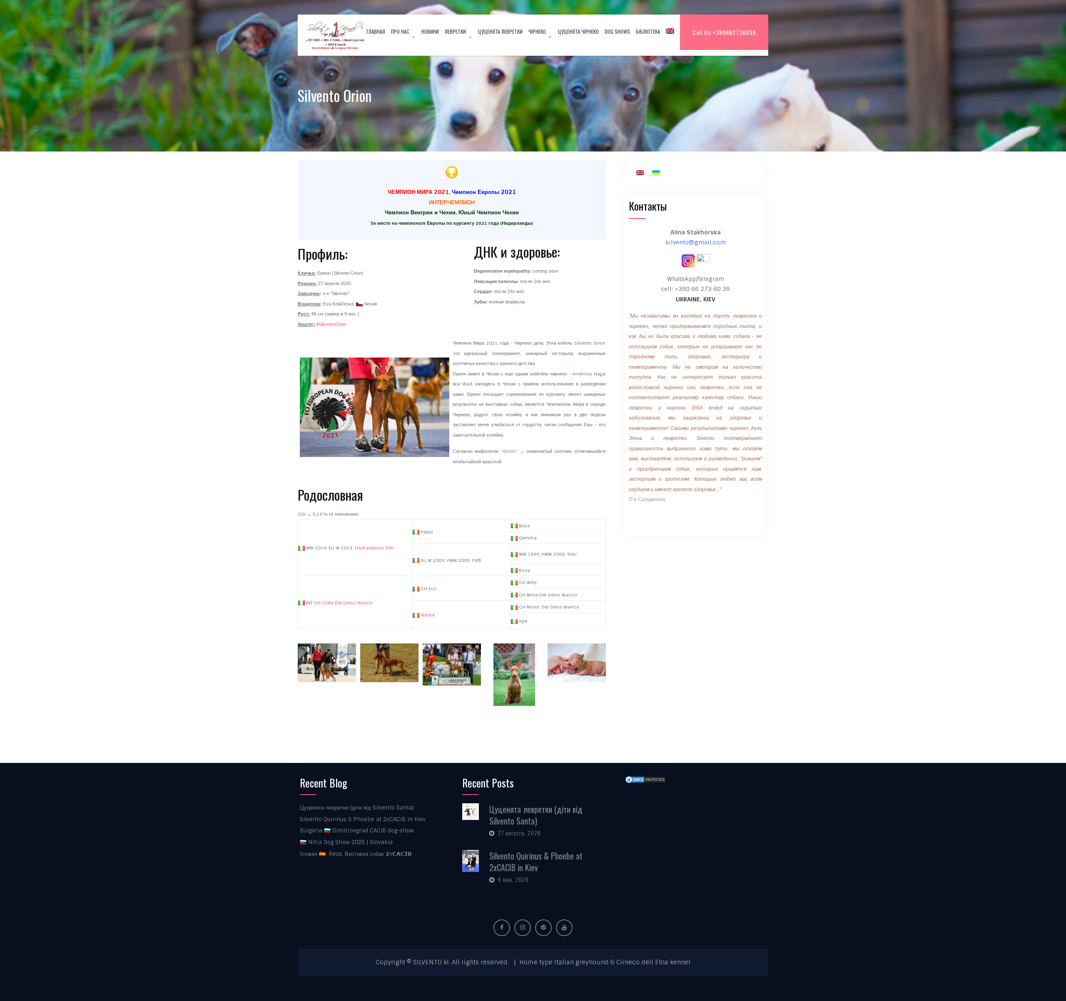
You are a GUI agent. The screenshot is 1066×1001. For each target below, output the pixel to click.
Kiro (432, 588)
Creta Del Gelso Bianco (347, 603)
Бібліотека (648, 31)
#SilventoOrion (331, 324)
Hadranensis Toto (374, 548)
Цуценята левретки (500, 31)
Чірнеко (537, 31)
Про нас (400, 31)
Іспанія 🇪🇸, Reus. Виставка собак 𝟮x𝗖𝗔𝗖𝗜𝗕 (356, 853)
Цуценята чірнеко (578, 31)
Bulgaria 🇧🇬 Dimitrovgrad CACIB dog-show (357, 830)
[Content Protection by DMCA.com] (645, 779)
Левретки (455, 31)
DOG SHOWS (617, 31)
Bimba (428, 615)
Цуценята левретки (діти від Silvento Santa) (357, 807)
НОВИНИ (430, 31)
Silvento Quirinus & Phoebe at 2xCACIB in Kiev (363, 819)
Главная (375, 31)
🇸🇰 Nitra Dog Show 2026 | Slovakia (346, 842)
